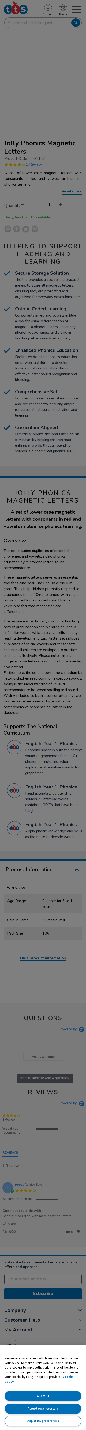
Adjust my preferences (43, 1421)
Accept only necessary (43, 1408)
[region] (43, 1387)
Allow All (43, 1396)
